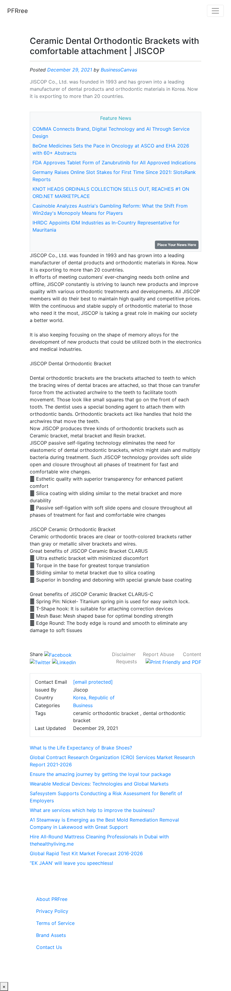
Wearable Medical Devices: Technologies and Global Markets (99, 784)
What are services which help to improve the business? (92, 810)
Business (83, 705)
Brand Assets (51, 935)
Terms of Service (55, 923)
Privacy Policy (52, 911)
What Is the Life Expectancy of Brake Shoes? (81, 748)
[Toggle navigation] (215, 11)
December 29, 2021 (69, 70)
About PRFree (51, 899)
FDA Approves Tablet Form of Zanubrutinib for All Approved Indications (114, 163)
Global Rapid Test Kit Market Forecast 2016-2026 (86, 853)
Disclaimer (124, 654)
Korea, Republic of (94, 698)
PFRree (17, 10)
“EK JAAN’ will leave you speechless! (71, 863)
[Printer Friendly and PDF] (173, 661)
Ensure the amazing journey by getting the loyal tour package (100, 774)
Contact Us (49, 947)
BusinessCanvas (119, 70)
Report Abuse (158, 654)
